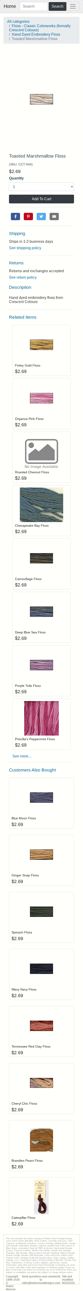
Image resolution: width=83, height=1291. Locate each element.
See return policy (23, 277)
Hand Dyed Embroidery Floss (36, 34)
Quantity (16, 178)
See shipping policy (25, 248)
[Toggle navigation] (72, 6)
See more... (21, 756)
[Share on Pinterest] (28, 216)
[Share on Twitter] (41, 216)
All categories (18, 21)
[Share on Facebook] (15, 216)
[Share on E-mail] (54, 216)
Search (57, 6)
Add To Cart (41, 199)
